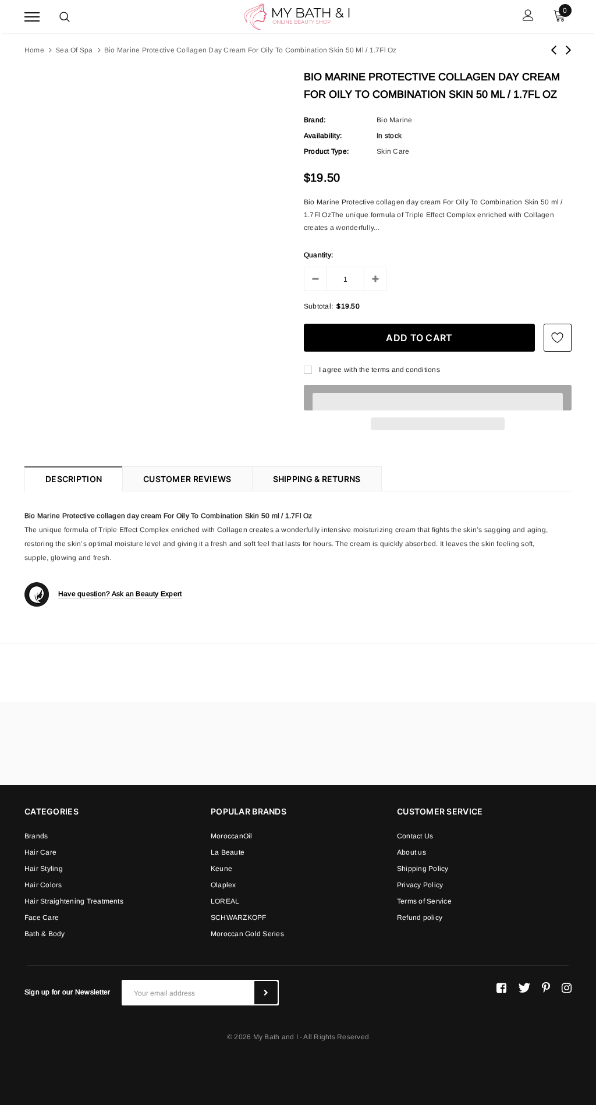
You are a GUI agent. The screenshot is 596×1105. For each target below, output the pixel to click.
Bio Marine (394, 120)
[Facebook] (501, 988)
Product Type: (326, 151)
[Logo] (297, 16)
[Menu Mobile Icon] (32, 17)
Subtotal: (318, 306)
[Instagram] (567, 988)
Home (34, 50)
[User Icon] (528, 16)
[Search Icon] (64, 17)
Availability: (323, 136)
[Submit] (266, 992)
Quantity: (318, 255)
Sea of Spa (74, 50)
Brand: (314, 120)
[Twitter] (524, 988)
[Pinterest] (546, 988)
